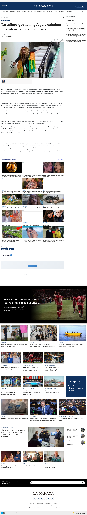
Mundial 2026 (50, 11)
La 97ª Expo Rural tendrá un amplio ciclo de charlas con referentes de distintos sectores (76, 386)
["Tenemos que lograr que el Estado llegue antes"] (72, 407)
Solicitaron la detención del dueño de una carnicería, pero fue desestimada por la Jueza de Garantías (76, 29)
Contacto (55, 503)
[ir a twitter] (38, 498)
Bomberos (12, 11)
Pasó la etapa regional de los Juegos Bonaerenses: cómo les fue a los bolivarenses (42, 345)
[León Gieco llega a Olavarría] (33, 456)
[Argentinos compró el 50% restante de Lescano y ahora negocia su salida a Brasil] (33, 357)
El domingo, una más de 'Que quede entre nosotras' (9, 466)
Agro (56, 11)
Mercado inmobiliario (27, 11)
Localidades (69, 11)
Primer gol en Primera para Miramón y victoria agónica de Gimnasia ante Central (53, 369)
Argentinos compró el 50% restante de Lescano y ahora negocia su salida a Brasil (31, 369)
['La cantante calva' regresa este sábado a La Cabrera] (54, 456)
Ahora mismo (5, 11)
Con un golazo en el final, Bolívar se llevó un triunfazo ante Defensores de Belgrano (10, 392)
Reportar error (48, 503)
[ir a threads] (52, 498)
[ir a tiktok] (49, 498)
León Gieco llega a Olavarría (31, 466)
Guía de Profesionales (39, 11)
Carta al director (39, 503)
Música (18, 11)
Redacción (32, 503)
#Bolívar (11, 249)
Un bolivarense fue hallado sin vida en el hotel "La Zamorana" (72, 436)
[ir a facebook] (34, 498)
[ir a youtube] (41, 498)
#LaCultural (4, 249)
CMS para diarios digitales (80, 513)
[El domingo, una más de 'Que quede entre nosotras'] (11, 456)
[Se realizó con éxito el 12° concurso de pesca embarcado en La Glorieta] (72, 333)
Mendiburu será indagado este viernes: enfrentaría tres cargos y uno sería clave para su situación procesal (76, 35)
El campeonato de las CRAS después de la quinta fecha (52, 391)
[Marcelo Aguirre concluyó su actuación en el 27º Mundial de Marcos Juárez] (33, 381)
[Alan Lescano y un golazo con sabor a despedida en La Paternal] (58, 304)
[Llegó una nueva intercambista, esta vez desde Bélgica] (11, 357)
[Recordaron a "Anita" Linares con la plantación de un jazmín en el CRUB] (14, 333)
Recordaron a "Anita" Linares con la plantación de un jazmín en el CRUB (14, 345)
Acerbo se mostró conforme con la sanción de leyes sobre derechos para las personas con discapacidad (43, 420)
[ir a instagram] (45, 498)
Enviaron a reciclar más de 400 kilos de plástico (14, 418)
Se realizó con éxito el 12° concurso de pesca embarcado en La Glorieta (71, 345)
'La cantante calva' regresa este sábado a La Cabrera (53, 466)
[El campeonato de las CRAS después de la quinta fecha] (54, 381)
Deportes (61, 11)
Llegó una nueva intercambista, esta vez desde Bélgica (10, 368)
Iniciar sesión (33, 266)
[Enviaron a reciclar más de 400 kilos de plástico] (14, 407)
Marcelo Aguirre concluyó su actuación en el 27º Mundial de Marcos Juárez (31, 392)
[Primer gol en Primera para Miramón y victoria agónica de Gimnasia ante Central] (54, 357)
